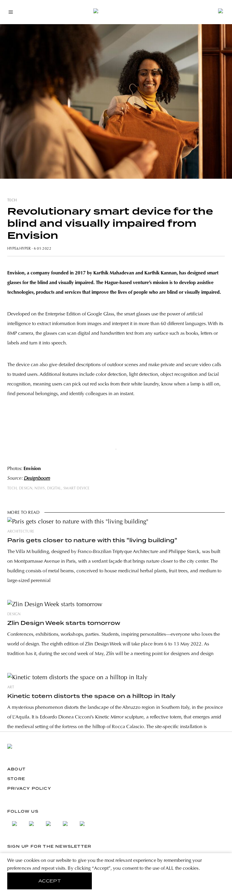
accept (49, 881)
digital (54, 488)
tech (12, 200)
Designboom (37, 478)
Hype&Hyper (19, 249)
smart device (76, 488)
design (25, 488)
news (39, 488)
